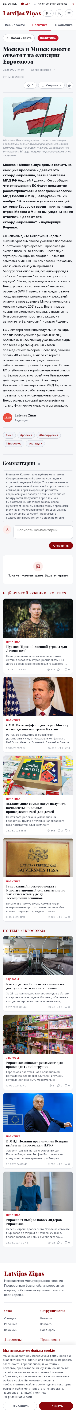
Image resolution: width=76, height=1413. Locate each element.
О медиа (10, 1318)
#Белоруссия (48, 435)
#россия (26, 435)
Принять (56, 1406)
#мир (9, 435)
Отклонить (19, 1406)
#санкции (35, 443)
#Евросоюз (13, 443)
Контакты (46, 1324)
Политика (40, 25)
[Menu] (69, 13)
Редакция (10, 1324)
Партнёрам (48, 1330)
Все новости (15, 25)
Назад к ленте (21, 38)
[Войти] (59, 13)
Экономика (64, 25)
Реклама (46, 1318)
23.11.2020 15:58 (13, 69)
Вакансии (10, 1330)
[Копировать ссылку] (69, 85)
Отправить (61, 545)
